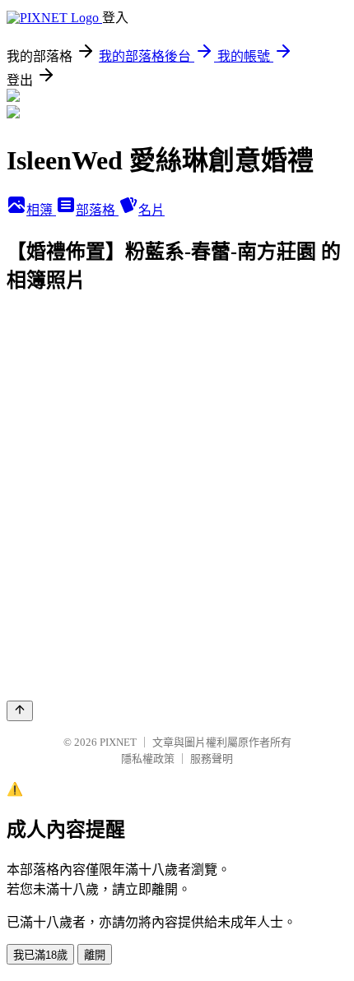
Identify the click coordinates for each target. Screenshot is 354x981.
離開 (94, 955)
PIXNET (118, 742)
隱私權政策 (148, 758)
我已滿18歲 (40, 955)
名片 (151, 210)
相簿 (41, 210)
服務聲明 (211, 758)
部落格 (97, 210)
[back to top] (20, 711)
